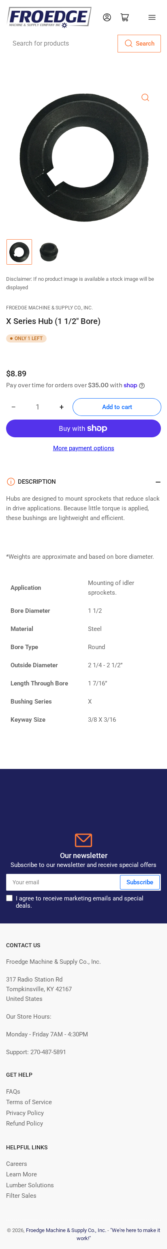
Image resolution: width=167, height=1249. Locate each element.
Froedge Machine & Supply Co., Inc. (49, 308)
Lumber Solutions (30, 1185)
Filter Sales (21, 1195)
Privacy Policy (25, 1113)
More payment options (83, 448)
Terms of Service (29, 1102)
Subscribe (139, 882)
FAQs (13, 1091)
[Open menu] (152, 17)
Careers (16, 1164)
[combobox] (83, 43)
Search (145, 43)
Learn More (21, 1174)
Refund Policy (24, 1123)
